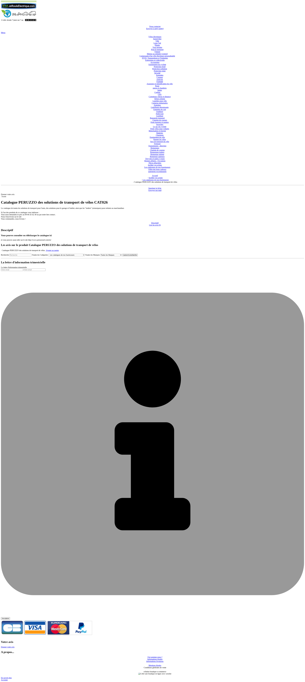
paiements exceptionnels (157, 172)
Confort (157, 92)
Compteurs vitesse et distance (160, 97)
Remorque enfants (157, 154)
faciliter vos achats (155, 165)
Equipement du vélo (157, 137)
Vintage (157, 52)
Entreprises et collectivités (155, 60)
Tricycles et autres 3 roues (155, 159)
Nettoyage (160, 114)
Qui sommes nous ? (154, 657)
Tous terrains (157, 47)
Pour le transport (157, 50)
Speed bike (157, 39)
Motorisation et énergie (157, 131)
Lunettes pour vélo (160, 101)
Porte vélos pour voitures (159, 129)
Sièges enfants (159, 99)
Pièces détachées (155, 163)
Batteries (159, 133)
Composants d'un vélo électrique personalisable (157, 56)
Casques (160, 77)
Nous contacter (155, 26)
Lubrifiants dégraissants (160, 107)
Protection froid (159, 67)
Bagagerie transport (157, 118)
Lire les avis (155, 225)
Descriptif (155, 223)
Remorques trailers (157, 152)
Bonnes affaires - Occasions (154, 161)
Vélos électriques (154, 37)
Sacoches (159, 124)
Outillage (159, 112)
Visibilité (159, 82)
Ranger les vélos (159, 139)
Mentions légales (155, 665)
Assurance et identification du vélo (160, 84)
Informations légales (155, 659)
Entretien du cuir (159, 109)
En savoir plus (6, 678)
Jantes (159, 90)
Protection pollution (159, 69)
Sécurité (157, 73)
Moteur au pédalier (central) (157, 54)
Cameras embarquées (160, 103)
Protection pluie (160, 71)
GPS (159, 94)
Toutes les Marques (92, 255)
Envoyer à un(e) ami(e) (155, 29)
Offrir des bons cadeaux (157, 169)
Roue (157, 86)
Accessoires (154, 62)
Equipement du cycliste (157, 65)
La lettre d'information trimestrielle (14, 267)
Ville (157, 41)
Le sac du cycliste (159, 127)
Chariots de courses (159, 120)
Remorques (155, 148)
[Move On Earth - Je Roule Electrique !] (18, 22)
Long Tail (157, 43)
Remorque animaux (157, 157)
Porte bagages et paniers (160, 122)
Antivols (159, 79)
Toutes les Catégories (40, 255)
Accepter (4, 680)
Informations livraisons (154, 661)
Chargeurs (160, 135)
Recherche (5, 255)
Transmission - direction (157, 146)
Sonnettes (159, 75)
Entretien (157, 105)
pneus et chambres (160, 88)
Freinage (157, 144)
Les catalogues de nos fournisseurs (157, 167)
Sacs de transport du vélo (159, 142)
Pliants (157, 45)
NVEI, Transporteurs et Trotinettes (155, 58)
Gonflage (159, 116)
